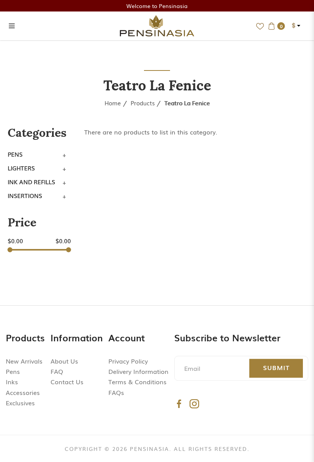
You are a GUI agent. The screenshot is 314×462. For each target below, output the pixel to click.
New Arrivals (24, 360)
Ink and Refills (31, 181)
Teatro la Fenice (187, 102)
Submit (276, 367)
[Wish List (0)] (260, 25)
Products (143, 102)
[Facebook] (179, 403)
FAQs (116, 392)
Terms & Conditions (137, 381)
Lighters (21, 168)
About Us (64, 360)
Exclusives (20, 402)
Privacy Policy (128, 360)
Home (113, 102)
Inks (12, 381)
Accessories (23, 392)
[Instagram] (194, 403)
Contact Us (67, 381)
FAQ (57, 371)
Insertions (25, 195)
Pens (15, 154)
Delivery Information (138, 371)
